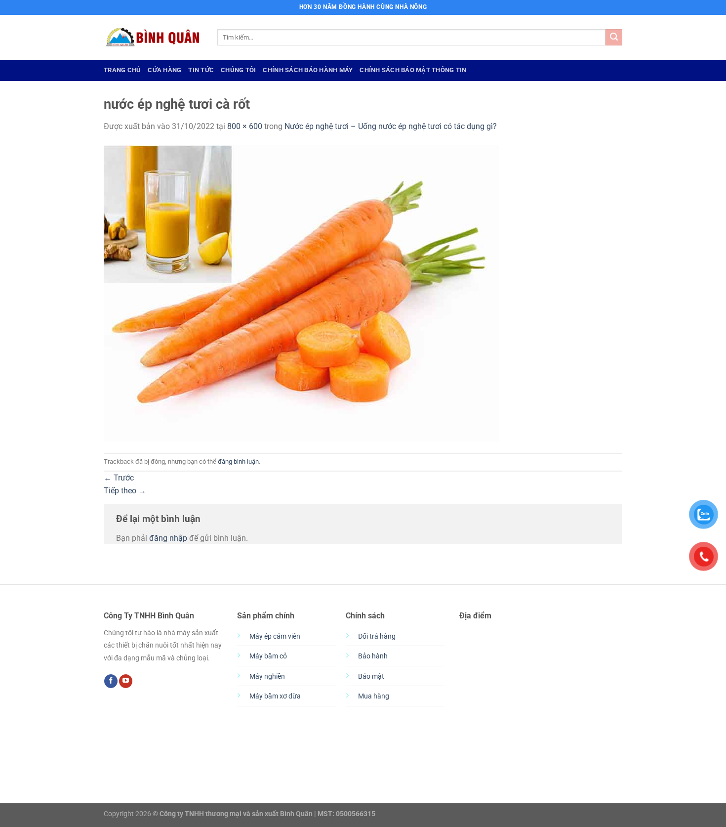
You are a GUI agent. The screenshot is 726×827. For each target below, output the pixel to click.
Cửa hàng (164, 70)
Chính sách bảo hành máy (308, 70)
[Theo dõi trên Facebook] (111, 681)
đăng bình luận (238, 461)
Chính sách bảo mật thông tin (413, 70)
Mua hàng (373, 696)
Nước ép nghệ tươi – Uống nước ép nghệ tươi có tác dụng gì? (390, 126)
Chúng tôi (238, 70)
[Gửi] (613, 37)
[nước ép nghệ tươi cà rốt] (301, 292)
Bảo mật (371, 676)
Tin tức (201, 70)
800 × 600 (244, 126)
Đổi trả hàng (377, 636)
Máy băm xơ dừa (275, 696)
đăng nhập (168, 538)
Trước (119, 477)
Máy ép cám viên (274, 636)
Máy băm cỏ (268, 656)
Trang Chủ (122, 70)
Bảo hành (373, 656)
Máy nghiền (267, 676)
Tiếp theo (125, 490)
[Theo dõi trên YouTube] (125, 681)
